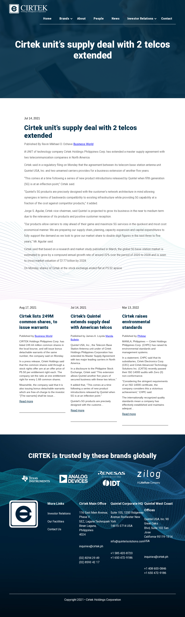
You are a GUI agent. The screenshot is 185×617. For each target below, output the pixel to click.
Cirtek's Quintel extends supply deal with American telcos (91, 322)
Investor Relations (59, 513)
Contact (166, 18)
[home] (28, 8)
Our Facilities (56, 521)
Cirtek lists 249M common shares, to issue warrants (38, 322)
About (81, 18)
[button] (64, 18)
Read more (26, 401)
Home (47, 18)
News (115, 18)
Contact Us (54, 529)
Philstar (141, 335)
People (99, 18)
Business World (83, 144)
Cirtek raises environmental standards (136, 322)
